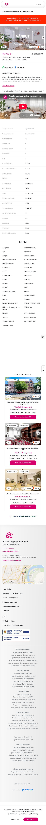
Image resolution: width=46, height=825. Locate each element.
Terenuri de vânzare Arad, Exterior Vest (23, 708)
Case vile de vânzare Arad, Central (23, 687)
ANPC (4, 617)
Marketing (34, 814)
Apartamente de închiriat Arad (23, 740)
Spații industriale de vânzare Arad (23, 718)
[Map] (23, 353)
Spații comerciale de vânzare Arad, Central (23, 726)
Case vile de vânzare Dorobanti (23, 684)
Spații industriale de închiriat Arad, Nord (23, 758)
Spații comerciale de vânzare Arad (23, 715)
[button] (2, 37)
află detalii (27, 809)
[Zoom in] (43, 367)
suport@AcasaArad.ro (10, 551)
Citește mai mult (8, 86)
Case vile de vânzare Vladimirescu (23, 679)
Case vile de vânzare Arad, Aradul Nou (23, 676)
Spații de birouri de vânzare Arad (23, 720)
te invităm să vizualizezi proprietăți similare (23, 20)
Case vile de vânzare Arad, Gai (23, 681)
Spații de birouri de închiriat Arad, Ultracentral (23, 755)
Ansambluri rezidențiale (12, 593)
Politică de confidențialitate (12, 625)
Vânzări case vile (23, 670)
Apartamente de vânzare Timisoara (23, 658)
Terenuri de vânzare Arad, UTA (23, 697)
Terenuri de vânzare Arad (23, 694)
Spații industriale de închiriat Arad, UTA (23, 753)
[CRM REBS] (27, 790)
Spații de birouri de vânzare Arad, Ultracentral (23, 723)
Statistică (24, 814)
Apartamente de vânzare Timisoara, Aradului (23, 663)
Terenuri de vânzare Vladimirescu (23, 702)
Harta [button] (42, 47)
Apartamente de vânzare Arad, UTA (23, 655)
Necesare (13, 814)
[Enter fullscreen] (43, 337)
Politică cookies (8, 621)
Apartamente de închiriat (23, 737)
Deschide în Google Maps (11, 560)
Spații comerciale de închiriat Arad (23, 761)
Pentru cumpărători (10, 598)
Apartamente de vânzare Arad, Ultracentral (23, 660)
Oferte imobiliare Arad (10, 91)
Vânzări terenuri (23, 691)
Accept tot (30, 819)
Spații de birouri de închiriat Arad (23, 750)
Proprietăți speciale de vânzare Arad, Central (23, 774)
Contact (5, 611)
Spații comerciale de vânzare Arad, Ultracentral (23, 728)
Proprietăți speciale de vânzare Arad (23, 772)
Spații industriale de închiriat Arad (23, 747)
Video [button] (33, 47)
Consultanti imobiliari (11, 606)
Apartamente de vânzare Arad (31, 91)
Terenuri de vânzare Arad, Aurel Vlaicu (23, 699)
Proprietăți (6, 589)
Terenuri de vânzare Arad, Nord (23, 705)
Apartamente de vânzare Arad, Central (23, 666)
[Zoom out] (43, 370)
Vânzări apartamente (23, 649)
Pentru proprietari (9, 602)
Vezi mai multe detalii (23, 417)
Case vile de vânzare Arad (23, 673)
